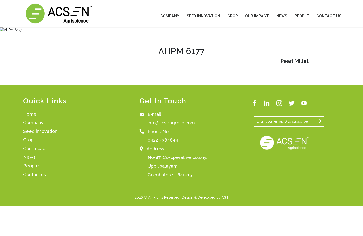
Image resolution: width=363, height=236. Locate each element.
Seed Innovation (203, 16)
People (302, 16)
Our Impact (257, 16)
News (281, 16)
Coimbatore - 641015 (170, 174)
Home (30, 114)
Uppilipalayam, (163, 166)
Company (169, 16)
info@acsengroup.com (171, 122)
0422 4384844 (163, 140)
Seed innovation (40, 131)
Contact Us (328, 16)
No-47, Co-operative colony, (177, 157)
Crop (232, 16)
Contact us (34, 174)
